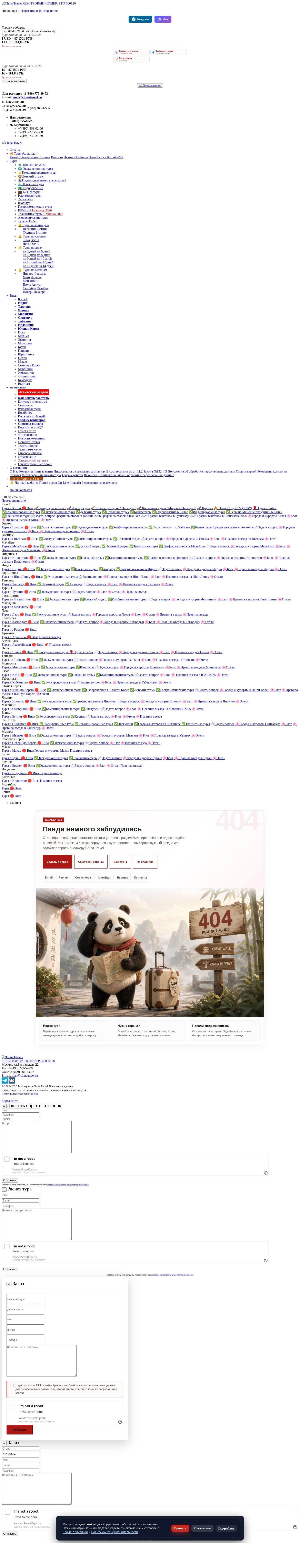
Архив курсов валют (12, 46)
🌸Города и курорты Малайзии (252, 546)
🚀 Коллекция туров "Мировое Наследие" (166, 508)
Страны (15, 149)
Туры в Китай (12, 508)
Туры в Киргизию (15, 780)
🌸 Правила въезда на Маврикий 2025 (164, 709)
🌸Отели (46, 519)
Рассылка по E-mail (31, 416)
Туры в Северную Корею (19, 743)
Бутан (22, 347)
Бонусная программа (32, 401)
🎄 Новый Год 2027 (32, 164)
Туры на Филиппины (17, 599)
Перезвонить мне (14, 500)
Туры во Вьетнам (14, 538)
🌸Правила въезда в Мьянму (170, 735)
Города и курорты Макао (51, 750)
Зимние (41, 232)
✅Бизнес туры (140, 512)
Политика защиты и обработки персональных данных (136, 475)
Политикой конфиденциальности (114, 1532)
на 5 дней (29, 251)
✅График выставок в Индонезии (167, 557)
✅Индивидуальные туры (207, 512)
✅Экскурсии (90, 709)
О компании (18, 467)
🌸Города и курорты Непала (139, 652)
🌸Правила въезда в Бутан (193, 758)
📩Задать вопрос (43, 516)
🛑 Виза (27, 508)
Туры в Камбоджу (15, 622)
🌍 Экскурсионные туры (35, 168)
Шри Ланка (26, 354)
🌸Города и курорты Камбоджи (122, 622)
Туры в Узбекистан (15, 682)
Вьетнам (57, 157)
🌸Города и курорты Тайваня (119, 659)
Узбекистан (26, 372)
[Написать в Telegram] (5, 1082)
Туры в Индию (12, 569)
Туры (13, 161)
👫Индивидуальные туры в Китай (42, 180)
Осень (34, 243)
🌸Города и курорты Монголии (142, 667)
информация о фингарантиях (38, 10)
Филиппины (27, 376)
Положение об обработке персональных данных (201, 471)
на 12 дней (45, 262)
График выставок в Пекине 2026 (78, 516)
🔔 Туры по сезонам (32, 236)
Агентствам (18, 387)
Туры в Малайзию (15, 546)
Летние (42, 229)
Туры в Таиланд (13, 584)
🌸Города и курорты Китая (267, 516)
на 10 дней (44, 258)
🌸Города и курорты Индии (202, 569)
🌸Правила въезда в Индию (254, 569)
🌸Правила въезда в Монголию (199, 667)
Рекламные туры (29, 195)
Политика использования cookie (20, 1093)
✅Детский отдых (88, 512)
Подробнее (226, 1528)
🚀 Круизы (205, 508)
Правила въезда (50, 637)
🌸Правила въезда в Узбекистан (135, 682)
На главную (145, 861)
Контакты (26, 471)
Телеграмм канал (30, 449)
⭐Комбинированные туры (37, 172)
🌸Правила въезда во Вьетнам (242, 538)
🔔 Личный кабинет (24, 482)
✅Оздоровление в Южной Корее (105, 690)
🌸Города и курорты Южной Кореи (244, 690)
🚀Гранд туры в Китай (50, 508)
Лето (26, 243)
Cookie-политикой (75, 1532)
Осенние (29, 232)
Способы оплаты (30, 453)
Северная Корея (29, 365)
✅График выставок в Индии (136, 569)
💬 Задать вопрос (150, 85)
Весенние (29, 229)
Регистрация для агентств (100, 482)
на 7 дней (29, 255)
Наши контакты (21, 490)
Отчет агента (27, 431)
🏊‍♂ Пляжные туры (31, 184)
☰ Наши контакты (14, 81)
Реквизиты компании (272, 471)
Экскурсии (25, 199)
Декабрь (39, 292)
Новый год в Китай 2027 (106, 157)
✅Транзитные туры (16, 516)
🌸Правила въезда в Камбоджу (178, 622)
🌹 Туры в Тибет (265, 508)
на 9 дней (29, 258)
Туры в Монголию (15, 667)
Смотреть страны (91, 861)
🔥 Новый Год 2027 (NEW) (233, 508)
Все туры (120, 861)
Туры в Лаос (11, 614)
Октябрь (42, 288)
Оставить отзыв (29, 442)
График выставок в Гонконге (233, 527)
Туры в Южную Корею (18, 690)
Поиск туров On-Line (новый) (60, 482)
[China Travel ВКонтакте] (12, 1082)
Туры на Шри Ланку (16, 576)
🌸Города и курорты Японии (160, 701)
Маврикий (25, 369)
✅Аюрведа (107, 569)
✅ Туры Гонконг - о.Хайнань (169, 527)
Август (37, 284)
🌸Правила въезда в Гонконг (59, 531)
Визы (13, 295)
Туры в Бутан (11, 758)
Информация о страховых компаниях (80, 471)
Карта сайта (10, 1101)
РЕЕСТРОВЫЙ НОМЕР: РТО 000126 (49, 3)
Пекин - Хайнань (76, 157)
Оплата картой (246, 471)
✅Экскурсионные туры (58, 512)
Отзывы (15, 475)
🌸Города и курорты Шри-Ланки (126, 576)
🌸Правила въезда (134, 591)
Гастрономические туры (35, 206)
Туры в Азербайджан (17, 644)
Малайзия (104, 877)
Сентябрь (29, 288)
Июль (27, 284)
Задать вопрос (28, 445)
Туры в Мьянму (13, 735)
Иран (21, 332)
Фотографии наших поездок (41, 475)
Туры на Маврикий (15, 709)
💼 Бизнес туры (29, 192)
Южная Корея (29, 157)
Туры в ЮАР (11, 675)
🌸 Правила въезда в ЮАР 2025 (193, 675)
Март (26, 277)
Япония (44, 157)
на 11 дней (30, 262)
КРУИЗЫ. (35, 210)
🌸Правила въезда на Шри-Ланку (185, 576)
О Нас (14, 471)
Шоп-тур (24, 203)
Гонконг (23, 350)
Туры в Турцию (13, 591)
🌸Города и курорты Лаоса (111, 614)
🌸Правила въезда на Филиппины (253, 599)
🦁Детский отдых (30, 176)
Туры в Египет (12, 716)
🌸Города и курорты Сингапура (257, 724)
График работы (72, 475)
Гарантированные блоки (35, 464)
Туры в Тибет (27, 221)
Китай (14, 157)
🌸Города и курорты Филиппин (194, 599)
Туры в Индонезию (15, 557)
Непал (22, 358)
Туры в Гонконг (13, 527)
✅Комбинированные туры (21, 512)
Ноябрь (28, 292)
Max (165, 19)
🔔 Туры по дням (30, 247)
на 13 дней (30, 266)
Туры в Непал (12, 652)
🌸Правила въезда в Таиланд (139, 584)
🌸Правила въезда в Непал (190, 652)
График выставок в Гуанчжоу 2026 (172, 516)
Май (26, 281)
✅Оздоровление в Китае (170, 512)
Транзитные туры (40, 214)
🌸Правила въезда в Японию (214, 701)
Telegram (143, 19)
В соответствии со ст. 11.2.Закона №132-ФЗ (136, 471)
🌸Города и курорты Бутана (142, 758)
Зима (26, 240)
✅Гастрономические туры (175, 690)
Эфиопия (24, 339)
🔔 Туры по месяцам (32, 270)
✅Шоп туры (85, 667)
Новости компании (31, 438)
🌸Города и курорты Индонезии (239, 557)
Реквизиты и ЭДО (30, 427)
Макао (22, 361)
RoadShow (25, 412)
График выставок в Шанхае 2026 (124, 516)
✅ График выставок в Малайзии (182, 546)
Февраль (40, 273)
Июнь (34, 281)
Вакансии (91, 475)
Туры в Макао (12, 750)
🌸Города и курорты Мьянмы (117, 735)
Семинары (25, 405)
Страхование (27, 456)
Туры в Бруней (12, 765)
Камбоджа (25, 380)
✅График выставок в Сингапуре (157, 724)
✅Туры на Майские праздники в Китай (254, 512)
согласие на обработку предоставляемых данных (68, 1185)
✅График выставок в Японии (93, 701)
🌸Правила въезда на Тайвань (173, 659)
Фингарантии (27, 434)
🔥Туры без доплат (23, 153)
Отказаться (202, 1528)
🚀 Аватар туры (78, 508)
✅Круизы (78, 716)
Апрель (36, 277)
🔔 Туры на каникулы (33, 225)
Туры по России (13, 629)
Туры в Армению (14, 637)
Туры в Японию (13, 701)
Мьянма (23, 336)
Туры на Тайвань (14, 659)
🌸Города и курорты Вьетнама (187, 538)
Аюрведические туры (33, 217)
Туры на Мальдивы (15, 607)
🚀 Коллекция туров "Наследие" (113, 508)
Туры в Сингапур (14, 724)
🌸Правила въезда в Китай (21, 519)
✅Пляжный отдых (115, 512)
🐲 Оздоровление (30, 188)
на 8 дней (43, 255)
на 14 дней (46, 266)
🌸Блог (292, 516)
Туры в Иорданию (15, 773)
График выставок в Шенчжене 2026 (222, 516)
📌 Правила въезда (57, 644)
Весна (35, 240)
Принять (180, 1528)
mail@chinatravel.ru (27, 97)
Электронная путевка (33, 460)
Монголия (25, 343)
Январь (28, 273)
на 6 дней (43, 251)
